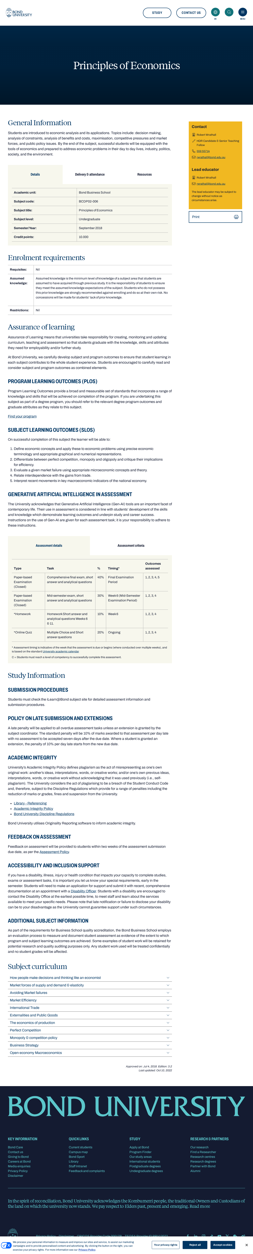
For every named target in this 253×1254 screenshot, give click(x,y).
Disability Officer (83, 891)
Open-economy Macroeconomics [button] (36, 1053)
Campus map (78, 1152)
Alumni (195, 1171)
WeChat (235, 1236)
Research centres (202, 1156)
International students (144, 1161)
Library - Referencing (30, 803)
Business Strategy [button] (24, 1045)
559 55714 (203, 151)
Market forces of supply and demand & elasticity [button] (47, 985)
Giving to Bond (18, 1156)
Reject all (195, 1244)
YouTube (219, 1236)
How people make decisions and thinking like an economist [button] (55, 978)
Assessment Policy (54, 852)
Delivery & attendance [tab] (90, 174)
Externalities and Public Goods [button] (34, 1015)
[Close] (246, 1245)
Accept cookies (222, 1244)
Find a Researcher (203, 1152)
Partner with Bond (202, 1166)
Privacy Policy (18, 1171)
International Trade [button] (24, 1008)
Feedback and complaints (87, 1171)
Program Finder (140, 1152)
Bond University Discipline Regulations (44, 814)
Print (195, 217)
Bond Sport (77, 1156)
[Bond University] (19, 13)
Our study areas (140, 1156)
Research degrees (203, 1161)
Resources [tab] (144, 174)
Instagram (204, 1236)
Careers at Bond (19, 1161)
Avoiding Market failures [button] (28, 993)
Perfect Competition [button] (25, 1030)
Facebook (188, 1236)
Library (73, 1161)
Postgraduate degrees (145, 1166)
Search (229, 12)
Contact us (191, 13)
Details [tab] (35, 174)
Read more (200, 1206)
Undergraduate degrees (146, 1171)
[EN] (215, 12)
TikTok (211, 1236)
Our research (199, 1147)
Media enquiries (19, 1166)
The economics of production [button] (32, 1023)
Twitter (227, 1236)
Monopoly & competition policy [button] (33, 1038)
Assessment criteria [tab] (131, 546)
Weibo (243, 1236)
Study (157, 13)
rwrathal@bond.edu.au (211, 157)
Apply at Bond (139, 1147)
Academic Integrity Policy (33, 809)
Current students (80, 1147)
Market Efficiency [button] (23, 1000)
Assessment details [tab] (49, 546)
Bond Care (15, 1147)
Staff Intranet (78, 1166)
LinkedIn (196, 1236)
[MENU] (242, 12)
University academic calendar (61, 651)
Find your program (22, 416)
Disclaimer (15, 1175)
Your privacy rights (165, 1244)
